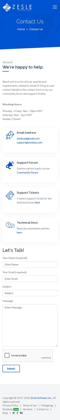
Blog (5, 412)
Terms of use (30, 405)
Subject (6, 286)
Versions (27, 409)
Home (21, 29)
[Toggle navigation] (54, 6)
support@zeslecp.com (29, 142)
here (37, 202)
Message (7, 300)
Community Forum (27, 172)
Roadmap (7, 409)
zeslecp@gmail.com (28, 138)
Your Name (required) (14, 257)
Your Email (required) (14, 272)
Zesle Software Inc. (41, 397)
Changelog (47, 405)
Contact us (43, 409)
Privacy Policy (10, 405)
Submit (11, 368)
